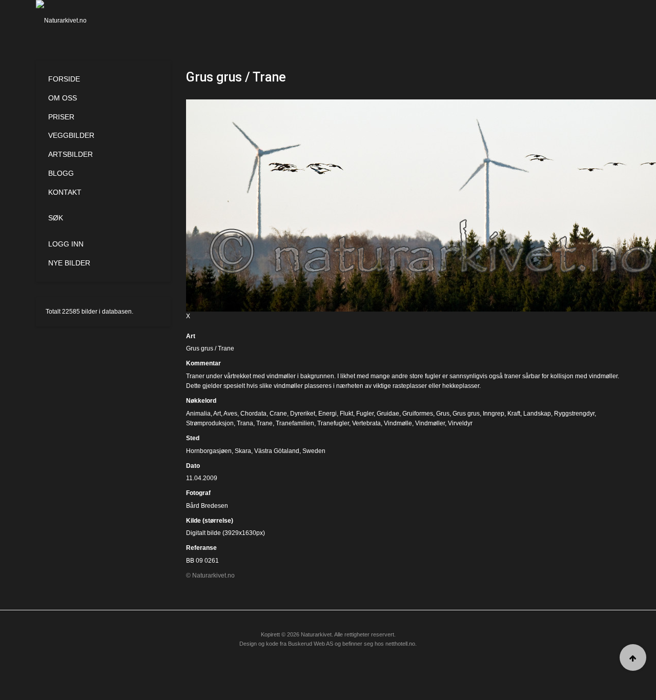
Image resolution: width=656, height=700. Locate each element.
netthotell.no (400, 644)
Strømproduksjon (210, 423)
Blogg (61, 173)
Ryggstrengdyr (574, 413)
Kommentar (203, 363)
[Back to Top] (633, 657)
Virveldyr (460, 423)
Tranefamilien (295, 423)
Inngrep (493, 413)
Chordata (253, 413)
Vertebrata (366, 423)
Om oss (62, 98)
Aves (230, 413)
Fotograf (198, 493)
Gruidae (388, 413)
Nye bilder (69, 263)
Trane (264, 423)
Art (190, 336)
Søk (55, 218)
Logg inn (66, 244)
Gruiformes (417, 413)
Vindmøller (430, 423)
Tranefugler (333, 423)
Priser (61, 117)
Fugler (365, 413)
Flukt (346, 413)
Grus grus (466, 413)
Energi (327, 413)
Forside (64, 79)
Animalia (198, 413)
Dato (193, 465)
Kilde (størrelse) (209, 520)
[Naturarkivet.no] (78, 20)
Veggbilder (71, 135)
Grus (442, 413)
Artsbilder (70, 154)
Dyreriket (302, 413)
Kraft (513, 413)
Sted (192, 438)
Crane (278, 413)
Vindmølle (398, 423)
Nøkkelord (201, 400)
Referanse (201, 547)
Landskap (537, 413)
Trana (245, 423)
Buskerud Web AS (310, 644)
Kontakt (64, 192)
